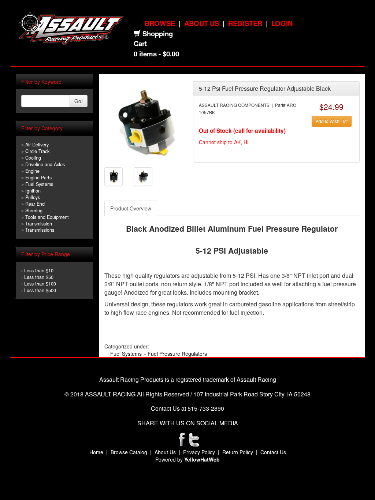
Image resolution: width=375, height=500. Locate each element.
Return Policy (237, 452)
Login (282, 23)
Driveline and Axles (45, 164)
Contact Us (273, 452)
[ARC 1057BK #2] (113, 175)
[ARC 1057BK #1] (145, 121)
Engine (32, 171)
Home (96, 452)
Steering (33, 210)
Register (245, 23)
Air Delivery (37, 144)
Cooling (33, 157)
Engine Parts (38, 177)
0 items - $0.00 (156, 54)
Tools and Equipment (47, 217)
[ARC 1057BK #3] (143, 175)
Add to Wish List (332, 121)
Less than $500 (40, 290)
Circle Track (37, 151)
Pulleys (32, 197)
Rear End (35, 204)
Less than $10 (38, 270)
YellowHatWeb (202, 459)
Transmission (38, 223)
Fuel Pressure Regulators (177, 353)
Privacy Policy (199, 452)
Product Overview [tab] (130, 208)
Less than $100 (40, 283)
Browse (160, 23)
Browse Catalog (129, 452)
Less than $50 (38, 277)
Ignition (33, 190)
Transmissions (39, 230)
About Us (201, 23)
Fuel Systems (39, 184)
